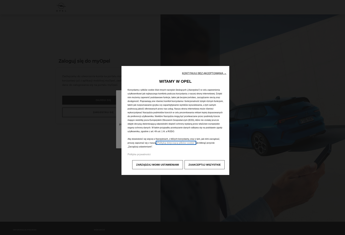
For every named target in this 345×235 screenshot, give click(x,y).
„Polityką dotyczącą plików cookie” (176, 142)
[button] (204, 73)
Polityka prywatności (139, 154)
